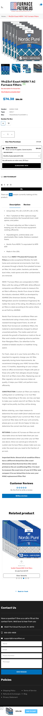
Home (3, 16)
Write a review (21, 496)
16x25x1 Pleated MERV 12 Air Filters (21, 568)
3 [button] (21, 578)
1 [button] (21, 71)
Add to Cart (31, 711)
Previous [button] (2, 69)
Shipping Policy (9, 691)
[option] (21, 549)
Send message (21, 672)
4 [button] (23, 578)
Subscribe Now (21, 165)
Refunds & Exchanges (11, 694)
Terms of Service (30, 691)
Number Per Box (7, 119)
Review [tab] (27, 204)
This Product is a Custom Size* (10, 92)
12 (8, 123)
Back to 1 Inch (23, 591)
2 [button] (23, 71)
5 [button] (26, 578)
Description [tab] (14, 204)
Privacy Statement (10, 697)
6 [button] (28, 578)
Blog (25, 694)
